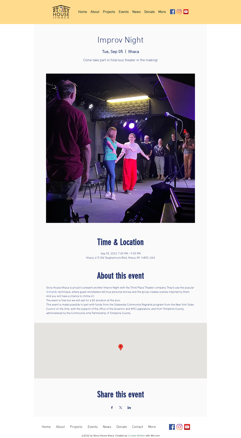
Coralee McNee (136, 435)
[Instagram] (179, 11)
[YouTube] (185, 11)
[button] (109, 12)
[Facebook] (172, 11)
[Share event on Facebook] (112, 407)
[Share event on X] (120, 407)
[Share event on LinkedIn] (129, 407)
